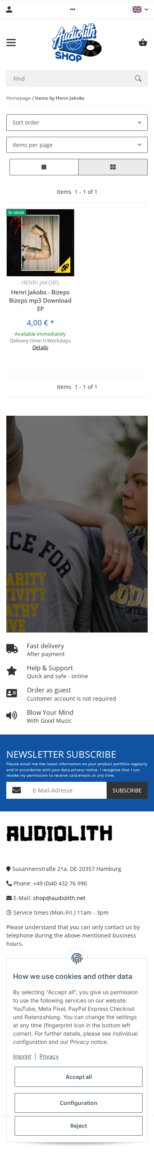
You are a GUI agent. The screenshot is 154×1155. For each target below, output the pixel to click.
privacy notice (84, 769)
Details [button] (40, 347)
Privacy (49, 1056)
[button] (72, 9)
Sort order (26, 122)
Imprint (22, 1056)
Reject (78, 1125)
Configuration (79, 1102)
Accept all (79, 1076)
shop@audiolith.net (59, 898)
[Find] (138, 78)
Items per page (33, 145)
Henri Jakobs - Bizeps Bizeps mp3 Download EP (40, 300)
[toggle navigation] (11, 42)
